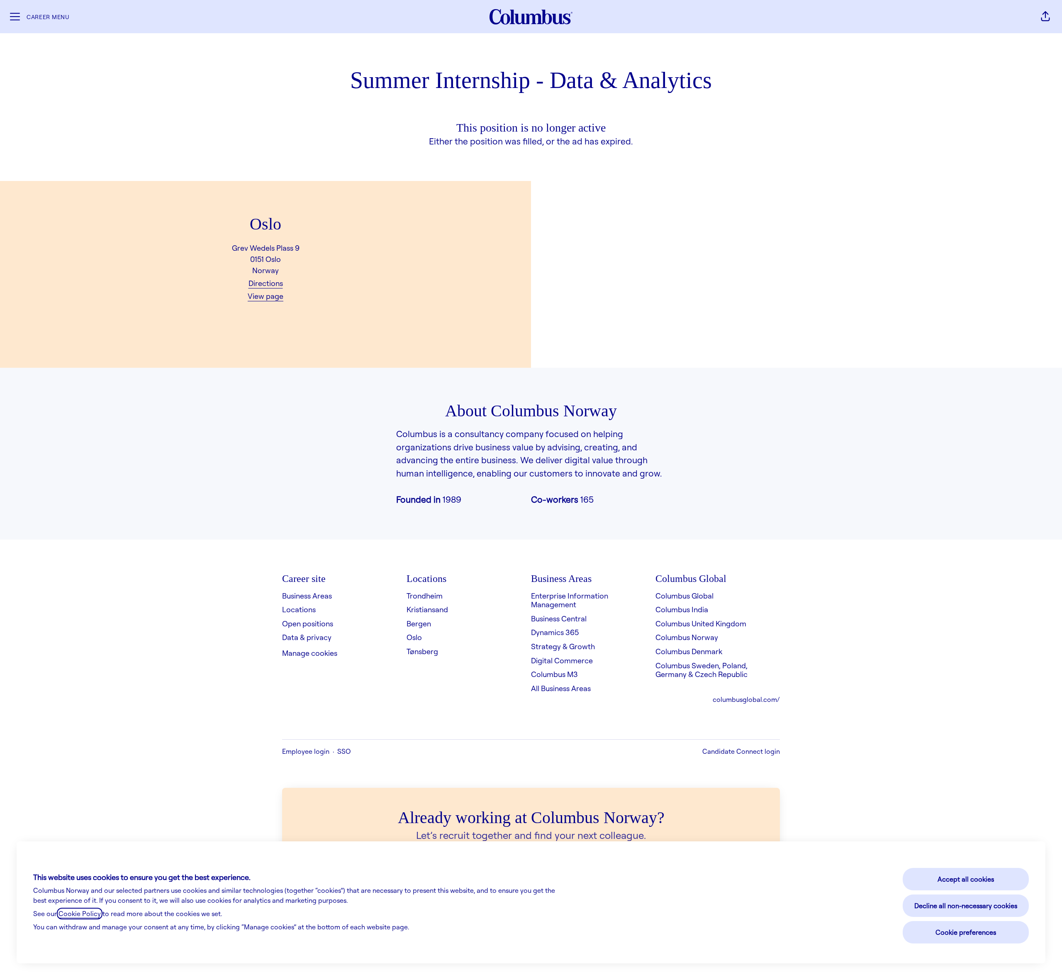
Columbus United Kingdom (700, 623)
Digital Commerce (562, 660)
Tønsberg (422, 651)
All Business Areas (561, 688)
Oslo (414, 637)
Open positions (307, 623)
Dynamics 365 (555, 632)
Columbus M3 (554, 674)
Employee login (305, 751)
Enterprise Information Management (569, 600)
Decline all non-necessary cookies (965, 906)
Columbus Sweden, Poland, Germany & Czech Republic (701, 670)
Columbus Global (684, 595)
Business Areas (307, 595)
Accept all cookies (966, 879)
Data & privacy (306, 637)
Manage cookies (309, 652)
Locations (299, 609)
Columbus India (681, 609)
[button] (1045, 16)
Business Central (559, 618)
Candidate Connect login (741, 751)
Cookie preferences (965, 932)
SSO (344, 751)
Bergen (419, 623)
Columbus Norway (686, 637)
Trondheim (425, 595)
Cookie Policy (79, 913)
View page (265, 296)
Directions (265, 283)
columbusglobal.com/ (746, 699)
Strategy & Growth (563, 646)
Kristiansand (427, 609)
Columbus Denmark (688, 651)
